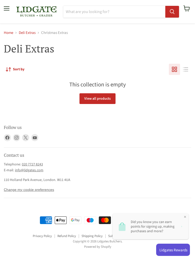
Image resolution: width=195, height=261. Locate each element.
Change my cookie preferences (29, 190)
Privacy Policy (42, 236)
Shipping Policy (92, 236)
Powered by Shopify (97, 246)
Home (8, 33)
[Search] (172, 12)
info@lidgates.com (29, 170)
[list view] (185, 69)
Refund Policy (66, 236)
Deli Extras (27, 33)
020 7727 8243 (32, 164)
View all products (97, 98)
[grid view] (174, 69)
